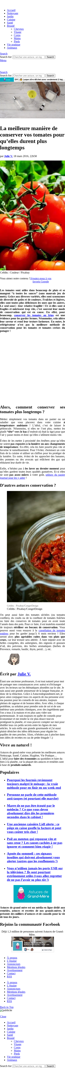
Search (50, 57)
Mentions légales (16, 967)
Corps (17, 35)
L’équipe (12, 960)
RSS (9, 976)
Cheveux (19, 28)
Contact (11, 973)
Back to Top (7, 1007)
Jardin (10, 16)
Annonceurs (13, 964)
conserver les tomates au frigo (34, 315)
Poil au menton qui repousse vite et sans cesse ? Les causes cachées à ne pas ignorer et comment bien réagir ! (34, 842)
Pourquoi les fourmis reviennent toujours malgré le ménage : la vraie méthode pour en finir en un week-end (34, 783)
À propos (12, 957)
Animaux (12, 47)
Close (3, 1016)
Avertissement (14, 970)
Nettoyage (12, 13)
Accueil (11, 10)
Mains (17, 38)
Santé (10, 22)
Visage (17, 32)
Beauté (11, 25)
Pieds (17, 41)
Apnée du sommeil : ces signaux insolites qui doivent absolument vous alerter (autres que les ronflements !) (33, 857)
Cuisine (11, 19)
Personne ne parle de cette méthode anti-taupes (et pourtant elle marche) (32, 796)
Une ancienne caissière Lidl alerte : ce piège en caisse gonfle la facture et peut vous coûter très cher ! (34, 828)
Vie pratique (13, 44)
